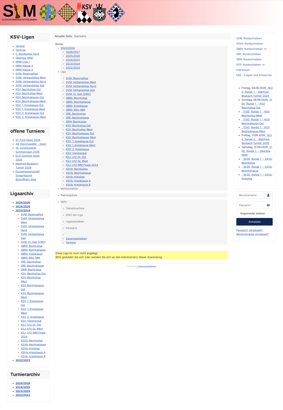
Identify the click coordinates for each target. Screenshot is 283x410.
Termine (71, 242)
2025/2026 (73, 55)
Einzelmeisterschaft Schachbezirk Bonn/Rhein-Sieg (28, 175)
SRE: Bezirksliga (76, 113)
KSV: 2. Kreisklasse (77, 149)
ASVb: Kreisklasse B (78, 184)
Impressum (243, 69)
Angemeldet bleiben (252, 213)
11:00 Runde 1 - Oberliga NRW (257, 151)
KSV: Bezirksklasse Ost (80, 133)
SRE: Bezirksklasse (77, 117)
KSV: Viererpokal (76, 153)
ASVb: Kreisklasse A (78, 180)
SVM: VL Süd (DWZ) (78, 94)
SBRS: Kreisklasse (77, 105)
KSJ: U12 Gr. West (77, 161)
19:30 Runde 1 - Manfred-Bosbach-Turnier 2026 (257, 91)
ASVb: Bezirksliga (77, 169)
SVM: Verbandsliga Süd (80, 90)
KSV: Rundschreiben (248, 64)
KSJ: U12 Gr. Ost (76, 157)
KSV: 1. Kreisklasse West (80, 145)
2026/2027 (73, 52)
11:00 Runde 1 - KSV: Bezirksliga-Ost (257, 103)
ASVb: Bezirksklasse (78, 172)
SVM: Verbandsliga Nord (81, 86)
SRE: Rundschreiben (248, 54)
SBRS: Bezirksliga (76, 98)
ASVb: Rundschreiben (249, 43)
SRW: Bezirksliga (76, 121)
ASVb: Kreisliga (75, 176)
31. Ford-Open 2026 (28, 140)
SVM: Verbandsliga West (81, 82)
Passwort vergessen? (249, 230)
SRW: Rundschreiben (249, 59)
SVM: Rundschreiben (249, 38)
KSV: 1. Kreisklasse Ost (80, 141)
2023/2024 (68, 48)
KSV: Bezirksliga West (79, 129)
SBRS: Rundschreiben (249, 48)
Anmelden (254, 221)
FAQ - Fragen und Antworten (254, 75)
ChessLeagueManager (146, 266)
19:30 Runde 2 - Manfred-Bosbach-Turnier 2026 (257, 139)
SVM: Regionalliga (77, 78)
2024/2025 (73, 59)
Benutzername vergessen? (252, 234)
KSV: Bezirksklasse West (81, 137)
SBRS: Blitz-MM (75, 109)
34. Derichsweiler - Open (31, 144)
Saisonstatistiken (76, 238)
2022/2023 (73, 67)
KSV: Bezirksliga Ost (78, 125)
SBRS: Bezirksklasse (78, 101)
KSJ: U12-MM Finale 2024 (82, 165)
